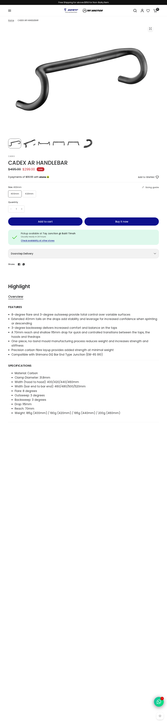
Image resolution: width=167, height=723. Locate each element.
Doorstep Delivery (22, 253)
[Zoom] (150, 28)
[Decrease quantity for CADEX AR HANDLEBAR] (11, 209)
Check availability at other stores (37, 241)
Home (11, 20)
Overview (15, 296)
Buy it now (121, 221)
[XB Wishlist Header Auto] (148, 10)
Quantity (13, 202)
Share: (11, 264)
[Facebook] (19, 264)
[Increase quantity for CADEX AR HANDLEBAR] (21, 209)
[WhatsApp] (24, 264)
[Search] (135, 10)
